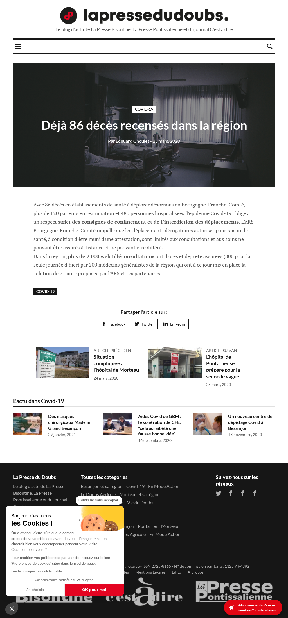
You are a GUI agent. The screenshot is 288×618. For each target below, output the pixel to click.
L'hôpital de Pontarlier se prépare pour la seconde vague (223, 367)
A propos (196, 572)
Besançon (124, 526)
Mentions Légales (150, 572)
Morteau (169, 526)
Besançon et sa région (102, 486)
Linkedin (177, 324)
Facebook (117, 324)
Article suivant (222, 350)
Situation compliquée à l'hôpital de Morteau (116, 363)
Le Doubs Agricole (98, 494)
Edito (176, 572)
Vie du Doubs (140, 502)
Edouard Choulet (128, 141)
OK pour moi (94, 589)
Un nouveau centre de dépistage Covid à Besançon (250, 422)
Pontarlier (148, 526)
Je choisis (35, 589)
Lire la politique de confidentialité (36, 571)
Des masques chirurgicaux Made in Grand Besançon (69, 422)
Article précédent (113, 350)
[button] (12, 608)
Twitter (147, 324)
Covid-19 (144, 109)
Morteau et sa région (140, 494)
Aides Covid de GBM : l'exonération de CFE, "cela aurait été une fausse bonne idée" (159, 424)
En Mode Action (163, 486)
